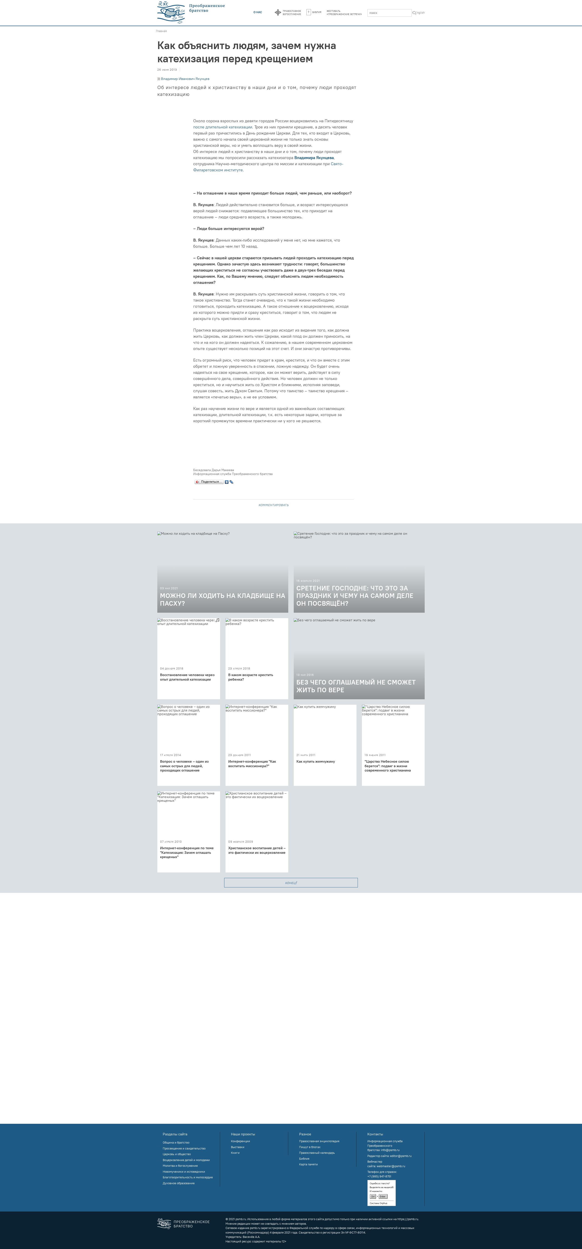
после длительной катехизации (222, 127)
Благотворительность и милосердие (188, 1177)
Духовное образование (179, 1183)
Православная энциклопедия (319, 1141)
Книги (235, 1152)
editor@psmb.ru (400, 1156)
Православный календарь (317, 1152)
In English (418, 12)
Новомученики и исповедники (184, 1171)
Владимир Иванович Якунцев (185, 78)
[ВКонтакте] (226, 481)
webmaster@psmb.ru (391, 1166)
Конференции (240, 1141)
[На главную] (191, 12)
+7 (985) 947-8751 (379, 1176)
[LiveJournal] (231, 481)
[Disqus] (291, 950)
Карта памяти (308, 1164)
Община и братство (176, 1142)
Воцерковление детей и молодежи (186, 1160)
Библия (316, 12)
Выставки (237, 1147)
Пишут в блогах (310, 1147)
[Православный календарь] (278, 12)
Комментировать (273, 504)
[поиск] (414, 13)
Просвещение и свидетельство (184, 1148)
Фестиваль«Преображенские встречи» (344, 12)
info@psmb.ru (390, 1150)
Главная (161, 31)
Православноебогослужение (292, 12)
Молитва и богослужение (180, 1165)
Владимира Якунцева (314, 157)
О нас (257, 12)
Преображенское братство (192, 1223)
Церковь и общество (177, 1154)
